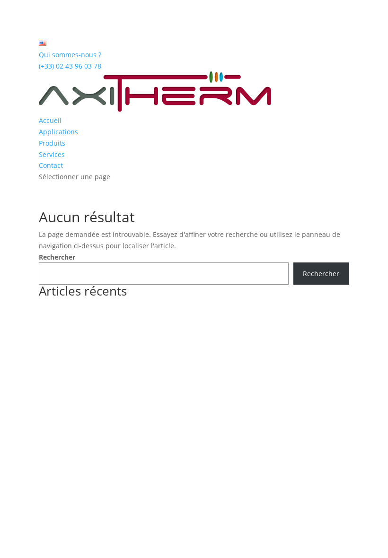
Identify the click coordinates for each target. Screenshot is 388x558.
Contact (51, 165)
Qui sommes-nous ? (70, 54)
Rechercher (57, 257)
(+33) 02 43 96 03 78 (70, 65)
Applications (58, 131)
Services (52, 154)
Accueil (50, 120)
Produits (52, 143)
